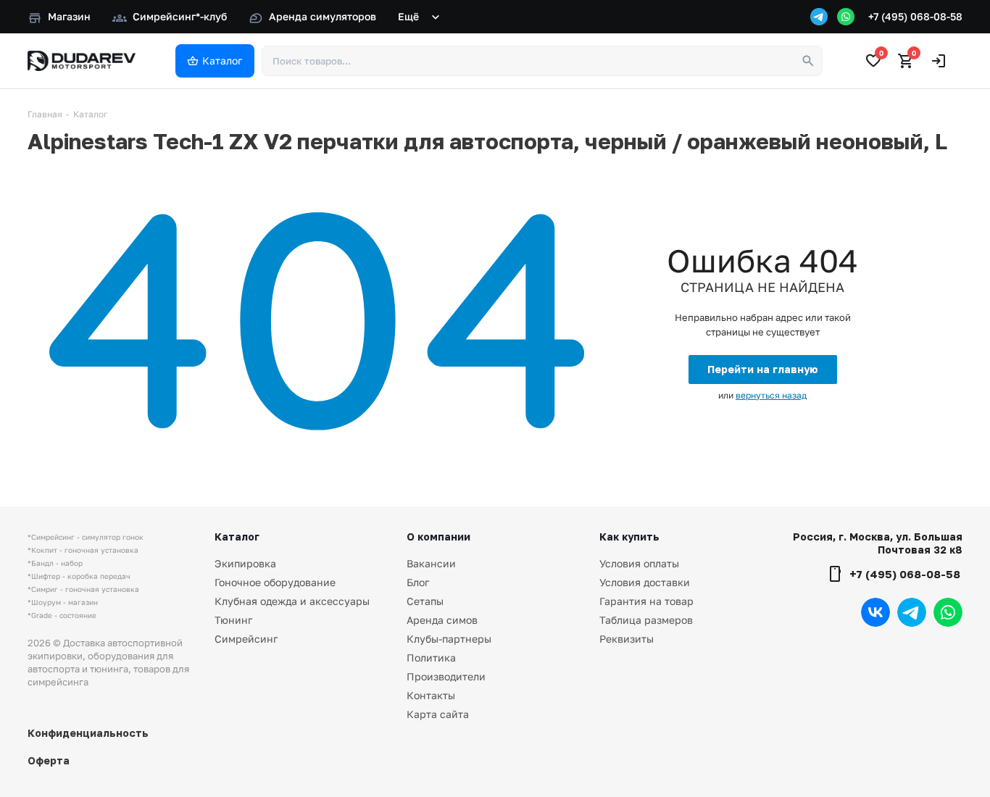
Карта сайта (438, 714)
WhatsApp (947, 612)
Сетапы (425, 601)
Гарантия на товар (646, 601)
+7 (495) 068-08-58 (915, 16)
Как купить (629, 536)
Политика (431, 657)
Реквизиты (626, 639)
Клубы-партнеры (449, 639)
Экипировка (245, 563)
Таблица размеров (646, 620)
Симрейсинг (246, 639)
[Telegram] (819, 16)
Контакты (431, 695)
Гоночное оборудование (275, 582)
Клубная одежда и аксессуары (292, 601)
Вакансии (431, 563)
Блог (418, 582)
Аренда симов (442, 620)
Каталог (237, 536)
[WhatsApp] (845, 16)
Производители (446, 676)
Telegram (911, 612)
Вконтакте (875, 612)
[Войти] (938, 60)
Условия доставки (644, 582)
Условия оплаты (639, 563)
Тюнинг (233, 620)
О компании (438, 536)
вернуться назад (771, 395)
